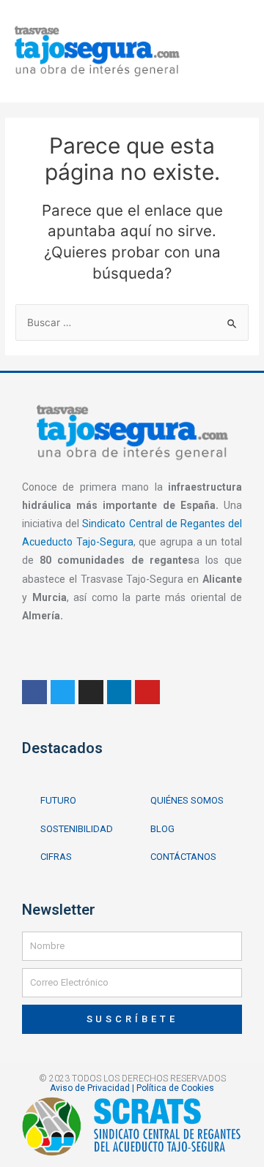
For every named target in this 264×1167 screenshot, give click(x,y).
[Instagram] (90, 692)
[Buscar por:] (132, 322)
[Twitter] (63, 692)
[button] (222, 47)
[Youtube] (147, 692)
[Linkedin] (119, 692)
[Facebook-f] (34, 692)
